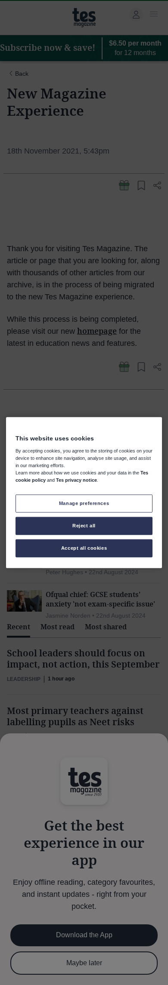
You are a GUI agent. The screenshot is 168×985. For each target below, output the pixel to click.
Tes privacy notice (76, 480)
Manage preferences (84, 503)
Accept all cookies (84, 547)
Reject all (84, 525)
